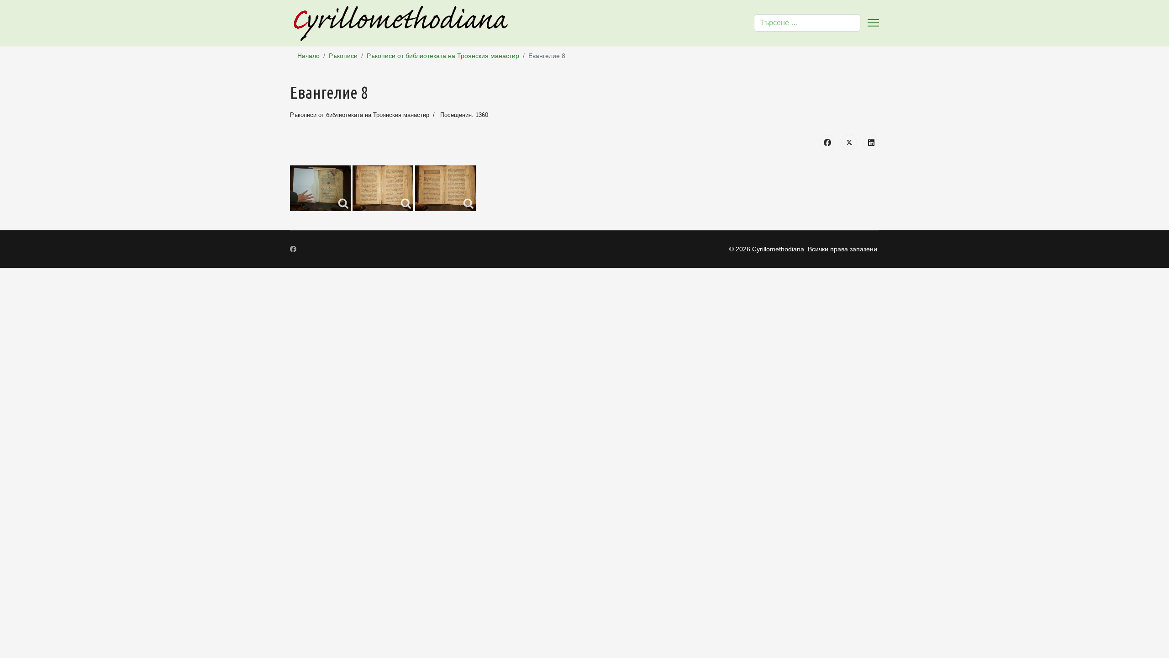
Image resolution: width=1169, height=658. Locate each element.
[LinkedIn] (871, 142)
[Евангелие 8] (320, 188)
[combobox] (807, 23)
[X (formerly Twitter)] (849, 142)
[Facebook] (827, 142)
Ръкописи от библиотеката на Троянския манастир (359, 114)
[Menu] (873, 23)
